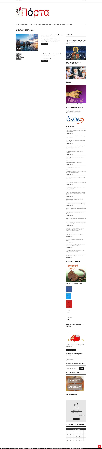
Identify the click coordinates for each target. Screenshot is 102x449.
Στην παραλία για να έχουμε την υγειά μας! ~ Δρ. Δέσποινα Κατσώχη (75, 188)
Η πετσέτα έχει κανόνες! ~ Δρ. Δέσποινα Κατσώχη (75, 136)
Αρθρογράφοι (56, 24)
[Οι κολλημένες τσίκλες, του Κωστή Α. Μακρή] (27, 56)
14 (79, 436)
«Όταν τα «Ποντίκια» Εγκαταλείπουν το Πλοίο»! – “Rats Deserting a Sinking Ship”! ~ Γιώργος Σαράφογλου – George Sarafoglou (75, 229)
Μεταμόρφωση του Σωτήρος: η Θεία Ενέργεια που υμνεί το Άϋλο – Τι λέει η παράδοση (75, 245)
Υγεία (50, 24)
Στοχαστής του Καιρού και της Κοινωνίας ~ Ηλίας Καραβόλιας (75, 141)
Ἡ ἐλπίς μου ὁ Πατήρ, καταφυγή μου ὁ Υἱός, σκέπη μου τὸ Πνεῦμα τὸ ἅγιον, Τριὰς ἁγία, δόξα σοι (76, 42)
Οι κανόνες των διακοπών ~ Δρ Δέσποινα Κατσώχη (76, 208)
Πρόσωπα (35, 24)
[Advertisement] (68, 11)
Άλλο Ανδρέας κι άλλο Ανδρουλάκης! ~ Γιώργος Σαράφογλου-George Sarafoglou (75, 251)
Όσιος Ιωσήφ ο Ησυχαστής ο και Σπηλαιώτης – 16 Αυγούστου (75, 158)
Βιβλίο (39, 24)
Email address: (76, 410)
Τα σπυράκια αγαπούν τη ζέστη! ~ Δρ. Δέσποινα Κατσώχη (75, 213)
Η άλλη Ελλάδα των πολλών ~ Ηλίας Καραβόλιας (75, 234)
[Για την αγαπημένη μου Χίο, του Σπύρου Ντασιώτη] (27, 42)
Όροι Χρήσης (69, 24)
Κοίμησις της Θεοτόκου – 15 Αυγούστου (73, 162)
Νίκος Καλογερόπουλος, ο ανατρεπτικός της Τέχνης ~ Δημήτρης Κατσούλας (76, 223)
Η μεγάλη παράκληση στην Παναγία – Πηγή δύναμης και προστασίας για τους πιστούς (76, 172)
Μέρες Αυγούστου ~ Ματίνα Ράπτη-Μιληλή (74, 199)
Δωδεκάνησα (45, 24)
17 (67, 438)
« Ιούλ (67, 444)
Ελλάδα (30, 24)
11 (70, 436)
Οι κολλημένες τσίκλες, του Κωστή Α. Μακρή (51, 54)
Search (81, 368)
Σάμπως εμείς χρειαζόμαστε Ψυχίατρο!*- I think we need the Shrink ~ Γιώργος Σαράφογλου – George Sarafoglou (76, 193)
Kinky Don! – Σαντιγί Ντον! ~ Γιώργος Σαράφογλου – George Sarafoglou (76, 131)
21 (79, 438)
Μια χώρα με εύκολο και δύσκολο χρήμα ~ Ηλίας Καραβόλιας (75, 178)
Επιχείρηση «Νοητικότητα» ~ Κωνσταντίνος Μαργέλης (74, 152)
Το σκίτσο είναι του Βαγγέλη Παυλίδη (74, 103)
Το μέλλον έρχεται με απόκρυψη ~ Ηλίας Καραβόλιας (76, 182)
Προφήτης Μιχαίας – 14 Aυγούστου (73, 167)
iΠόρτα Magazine (23, 24)
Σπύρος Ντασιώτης (44, 36)
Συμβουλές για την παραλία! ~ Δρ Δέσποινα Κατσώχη (76, 218)
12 (73, 436)
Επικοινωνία (62, 24)
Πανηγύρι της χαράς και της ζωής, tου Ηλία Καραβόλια (74, 240)
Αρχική (17, 24)
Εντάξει (84, 448)
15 (82, 436)
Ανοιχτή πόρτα (21, 48)
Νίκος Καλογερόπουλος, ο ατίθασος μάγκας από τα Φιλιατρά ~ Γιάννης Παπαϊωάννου (75, 147)
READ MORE (44, 43)
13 (76, 436)
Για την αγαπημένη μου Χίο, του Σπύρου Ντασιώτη (52, 34)
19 (73, 438)
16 (84, 436)
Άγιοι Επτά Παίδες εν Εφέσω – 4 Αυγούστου (74, 255)
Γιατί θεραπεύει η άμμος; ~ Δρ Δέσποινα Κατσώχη (75, 203)
